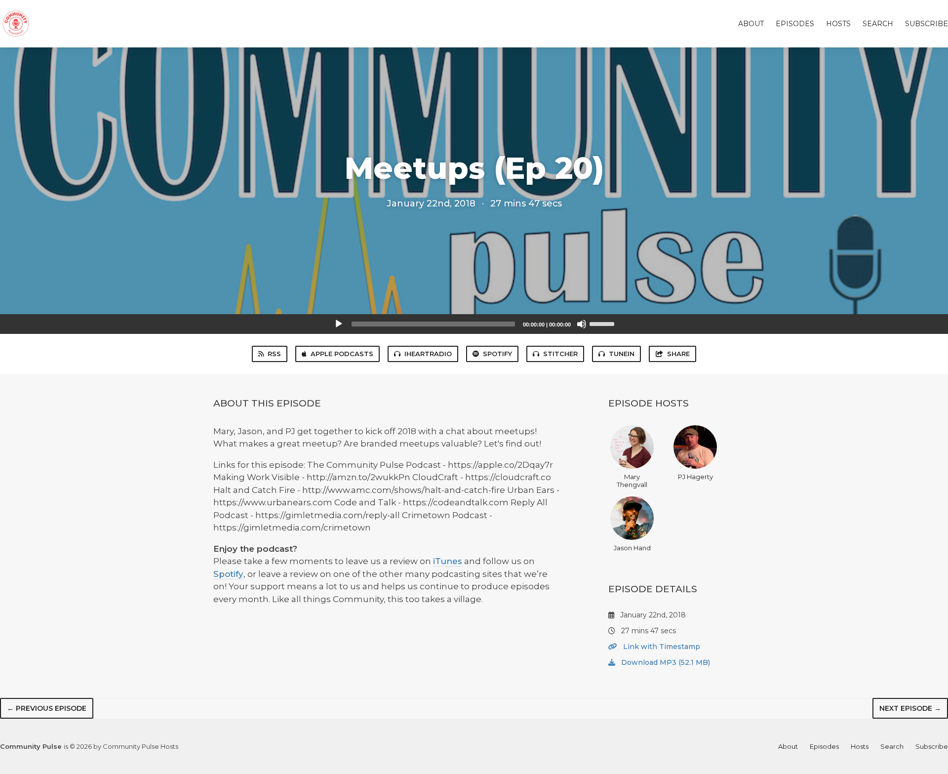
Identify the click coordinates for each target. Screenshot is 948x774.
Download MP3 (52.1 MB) (664, 662)
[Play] (339, 324)
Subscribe (926, 23)
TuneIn (621, 354)
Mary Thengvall (632, 481)
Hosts (838, 23)
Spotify (497, 354)
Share (678, 354)
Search (878, 23)
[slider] (603, 323)
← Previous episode (46, 708)
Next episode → (910, 708)
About (751, 23)
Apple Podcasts (342, 354)
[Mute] (582, 324)
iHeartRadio (428, 354)
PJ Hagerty (695, 477)
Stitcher (560, 354)
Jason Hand (632, 548)
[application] (474, 324)
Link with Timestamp (660, 646)
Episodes (795, 23)
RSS (274, 354)
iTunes (447, 561)
